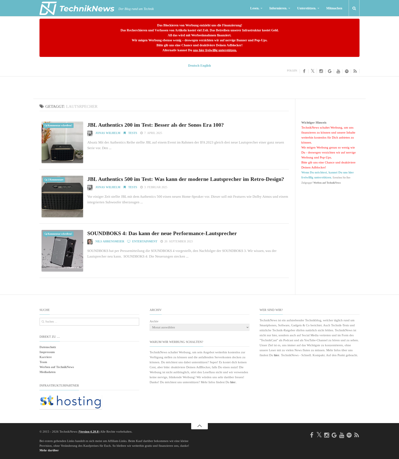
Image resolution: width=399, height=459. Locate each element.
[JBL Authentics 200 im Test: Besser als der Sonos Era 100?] (62, 142)
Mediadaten (47, 372)
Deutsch (194, 65)
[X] (312, 71)
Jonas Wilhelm (107, 133)
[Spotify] (346, 71)
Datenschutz (47, 347)
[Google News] (329, 71)
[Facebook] (304, 71)
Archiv (154, 321)
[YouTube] (338, 71)
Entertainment (144, 241)
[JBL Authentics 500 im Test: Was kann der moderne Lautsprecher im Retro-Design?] (62, 196)
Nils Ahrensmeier (109, 241)
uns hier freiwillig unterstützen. (215, 50)
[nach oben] (199, 426)
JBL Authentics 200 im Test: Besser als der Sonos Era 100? (155, 125)
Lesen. (254, 8)
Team (43, 362)
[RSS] (355, 71)
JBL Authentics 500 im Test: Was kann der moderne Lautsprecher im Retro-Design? (185, 179)
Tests (132, 133)
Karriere (45, 357)
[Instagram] (321, 71)
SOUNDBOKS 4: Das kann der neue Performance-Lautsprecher (162, 233)
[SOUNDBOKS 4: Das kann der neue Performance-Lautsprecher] (62, 250)
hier (233, 382)
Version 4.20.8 (89, 431)
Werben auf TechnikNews (56, 367)
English (205, 65)
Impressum (47, 352)
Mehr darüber (49, 450)
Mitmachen (334, 8)
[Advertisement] (199, 87)
